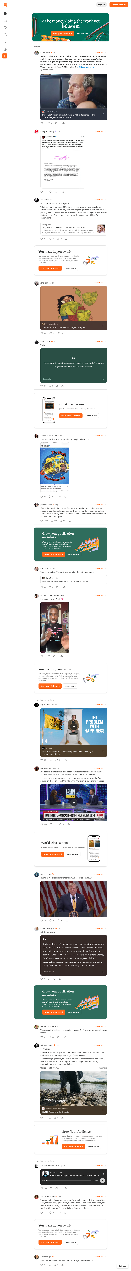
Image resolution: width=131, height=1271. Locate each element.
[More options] (106, 53)
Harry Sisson (46, 874)
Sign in (101, 4)
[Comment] (50, 192)
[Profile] (5, 49)
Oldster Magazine (86, 67)
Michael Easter (46, 1045)
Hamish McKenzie (48, 1026)
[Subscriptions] (5, 20)
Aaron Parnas (46, 768)
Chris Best (44, 568)
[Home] (5, 5)
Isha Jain (44, 282)
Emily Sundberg (47, 131)
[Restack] (57, 386)
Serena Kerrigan (47, 928)
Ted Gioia (44, 199)
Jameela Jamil (46, 504)
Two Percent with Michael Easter (58, 1108)
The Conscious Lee (48, 435)
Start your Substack (62, 33)
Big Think (44, 704)
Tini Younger (45, 1256)
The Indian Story (52, 324)
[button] (5, 13)
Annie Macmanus (48, 1196)
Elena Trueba (50, 578)
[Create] (4, 55)
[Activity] (5, 35)
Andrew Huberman (48, 1165)
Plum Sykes (45, 341)
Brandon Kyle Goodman (51, 595)
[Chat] (5, 28)
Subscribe (99, 52)
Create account (119, 4)
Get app (122, 1266)
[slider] (69, 1180)
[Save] (103, 114)
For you (37, 46)
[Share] (63, 123)
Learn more (82, 33)
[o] (54, 627)
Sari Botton (45, 52)
